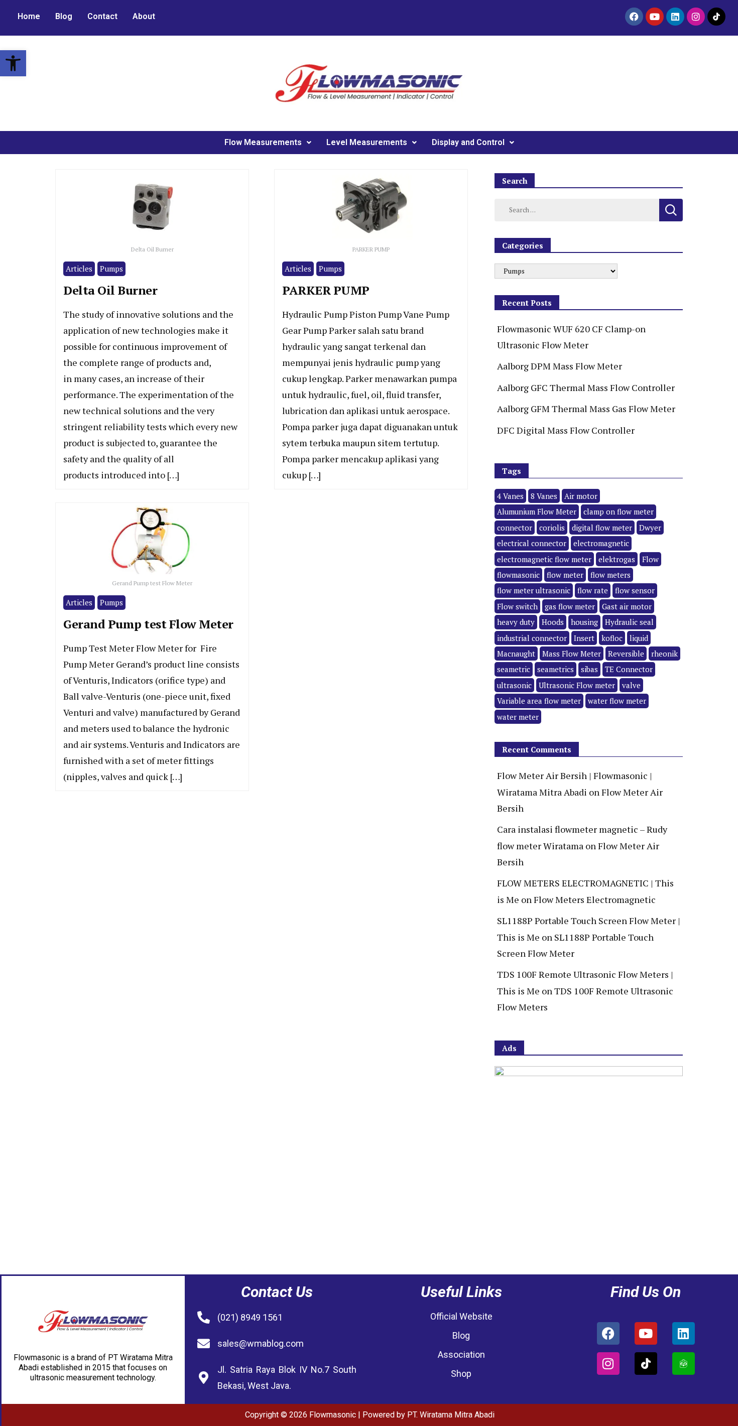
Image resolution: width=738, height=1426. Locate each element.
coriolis (552, 528)
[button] (13, 63)
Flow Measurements (263, 142)
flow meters (610, 575)
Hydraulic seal (629, 622)
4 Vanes (510, 496)
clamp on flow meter (618, 511)
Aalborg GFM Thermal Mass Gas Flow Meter (586, 409)
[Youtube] (655, 17)
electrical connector (531, 543)
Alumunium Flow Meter (536, 511)
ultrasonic (514, 685)
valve (631, 685)
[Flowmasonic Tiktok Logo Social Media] (716, 17)
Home (29, 16)
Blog (63, 16)
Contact (102, 16)
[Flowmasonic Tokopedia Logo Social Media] (683, 1363)
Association (461, 1354)
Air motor (580, 496)
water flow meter (617, 701)
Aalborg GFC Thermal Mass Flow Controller (586, 387)
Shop (461, 1373)
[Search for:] (577, 209)
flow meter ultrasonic (533, 590)
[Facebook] (634, 17)
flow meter (565, 575)
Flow (650, 559)
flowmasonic (518, 575)
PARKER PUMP (326, 290)
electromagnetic (601, 543)
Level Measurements (366, 142)
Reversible (626, 654)
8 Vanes (544, 496)
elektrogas (616, 559)
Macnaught (516, 654)
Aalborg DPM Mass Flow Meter (559, 366)
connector (514, 528)
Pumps (111, 269)
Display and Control (468, 142)
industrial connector (532, 638)
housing (584, 622)
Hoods (553, 622)
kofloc (612, 638)
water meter (518, 717)
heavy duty (516, 622)
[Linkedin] (675, 17)
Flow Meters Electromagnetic (595, 899)
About (144, 16)
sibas (589, 669)
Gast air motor (627, 606)
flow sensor (635, 590)
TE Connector (629, 669)
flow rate (592, 590)
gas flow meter (570, 606)
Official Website (461, 1316)
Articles (79, 269)
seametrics (555, 669)
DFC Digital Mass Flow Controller (566, 430)
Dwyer (650, 528)
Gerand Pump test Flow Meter (148, 624)
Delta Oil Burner (110, 290)
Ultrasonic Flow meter (577, 685)
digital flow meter (602, 528)
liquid (639, 638)
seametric (513, 669)
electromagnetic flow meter (544, 559)
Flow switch (517, 606)
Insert (584, 638)
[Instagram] (696, 17)
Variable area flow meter (539, 701)
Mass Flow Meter (571, 654)
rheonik (664, 654)
